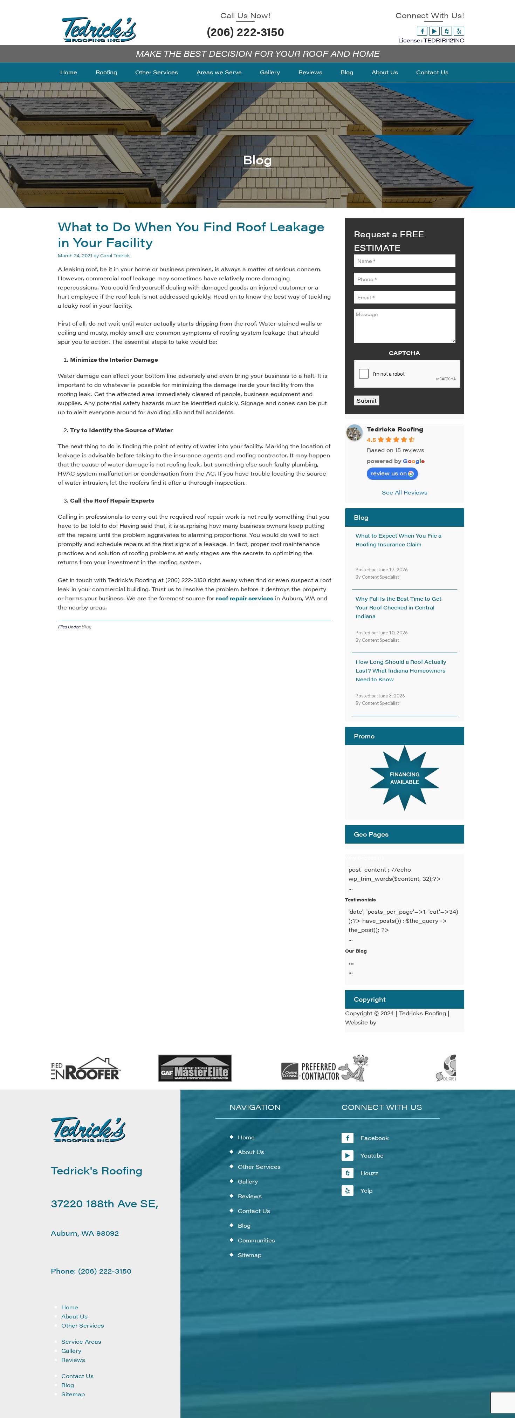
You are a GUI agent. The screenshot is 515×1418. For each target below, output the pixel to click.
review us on (389, 473)
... (351, 962)
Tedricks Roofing (395, 428)
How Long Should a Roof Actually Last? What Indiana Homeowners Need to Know (401, 670)
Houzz (369, 1173)
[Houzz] (446, 31)
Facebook (374, 1138)
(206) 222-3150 (245, 31)
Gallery (71, 1351)
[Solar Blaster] (435, 1080)
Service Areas (81, 1341)
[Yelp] (459, 31)
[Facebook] (422, 31)
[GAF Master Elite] (173, 1080)
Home (69, 1307)
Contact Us (77, 1376)
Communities (256, 1240)
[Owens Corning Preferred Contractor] (304, 1080)
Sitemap (73, 1394)
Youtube (372, 1155)
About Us (74, 1316)
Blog (86, 626)
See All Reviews (404, 492)
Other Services (82, 1325)
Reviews (73, 1360)
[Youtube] (434, 31)
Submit (367, 400)
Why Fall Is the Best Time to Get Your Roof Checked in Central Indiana (398, 607)
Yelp (366, 1190)
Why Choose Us (364, 857)
